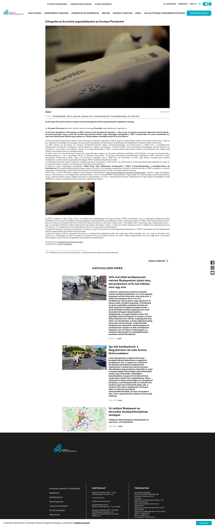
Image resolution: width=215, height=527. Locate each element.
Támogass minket (199, 13)
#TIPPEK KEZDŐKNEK (57, 4)
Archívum (54, 515)
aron (119, 338)
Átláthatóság (57, 510)
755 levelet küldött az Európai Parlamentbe (125, 173)
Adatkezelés (56, 502)
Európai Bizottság (119, 116)
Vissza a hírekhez (156, 261)
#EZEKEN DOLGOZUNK (81, 4)
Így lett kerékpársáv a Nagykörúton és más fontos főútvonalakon (128, 350)
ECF (82, 132)
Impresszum (56, 497)
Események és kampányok (85, 13)
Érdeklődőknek (59, 116)
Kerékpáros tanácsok (56, 13)
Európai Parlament (102, 116)
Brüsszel (135, 116)
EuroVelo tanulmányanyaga (70, 242)
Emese (48, 112)
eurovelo (77, 116)
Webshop (183, 4)
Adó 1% (193, 4)
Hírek (138, 13)
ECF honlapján (65, 244)
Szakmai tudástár (122, 13)
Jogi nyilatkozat (58, 506)
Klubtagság (170, 4)
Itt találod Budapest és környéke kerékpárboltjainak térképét (128, 412)
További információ (81, 523)
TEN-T (69, 116)
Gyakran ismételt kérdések (64, 489)
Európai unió (87, 116)
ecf (129, 116)
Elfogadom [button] (204, 523)
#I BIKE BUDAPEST (103, 4)
